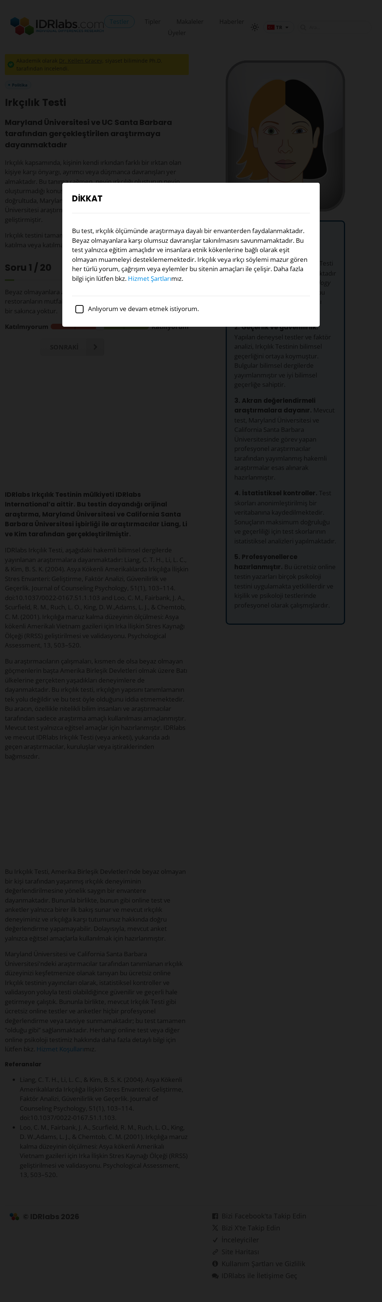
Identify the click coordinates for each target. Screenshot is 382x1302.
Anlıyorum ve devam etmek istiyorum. (143, 308)
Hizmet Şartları (149, 278)
